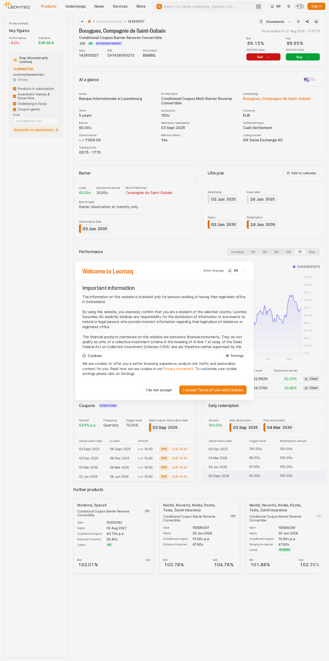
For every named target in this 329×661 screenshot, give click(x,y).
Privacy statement (178, 368)
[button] (235, 355)
